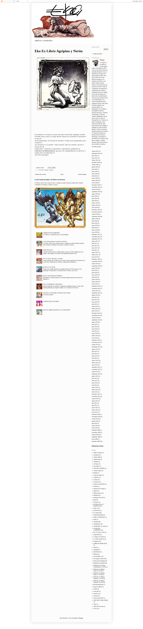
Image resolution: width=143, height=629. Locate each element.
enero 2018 (95, 232)
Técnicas (95, 595)
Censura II (96, 482)
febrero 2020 (95, 180)
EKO (103, 60)
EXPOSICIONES (98, 515)
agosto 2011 (95, 401)
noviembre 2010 (96, 416)
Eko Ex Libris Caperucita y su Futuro (53, 258)
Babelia (95, 473)
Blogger (81, 618)
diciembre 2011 (96, 394)
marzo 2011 (95, 407)
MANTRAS (96, 552)
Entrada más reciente (40, 174)
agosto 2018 (95, 218)
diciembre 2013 (96, 340)
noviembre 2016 (96, 261)
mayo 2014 (95, 329)
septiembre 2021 (96, 153)
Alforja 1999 (96, 457)
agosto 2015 (95, 295)
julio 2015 (94, 297)
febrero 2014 (95, 335)
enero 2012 (95, 392)
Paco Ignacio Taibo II (99, 558)
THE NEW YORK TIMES (100, 600)
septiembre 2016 (96, 266)
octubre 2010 (95, 419)
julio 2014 (94, 324)
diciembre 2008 (96, 441)
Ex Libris (41, 170)
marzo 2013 (95, 360)
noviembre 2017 (96, 236)
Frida (94, 519)
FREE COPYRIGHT (99, 517)
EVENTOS (96, 510)
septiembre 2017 (96, 239)
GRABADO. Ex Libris (99, 526)
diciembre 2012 (96, 367)
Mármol (95, 554)
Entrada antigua (82, 174)
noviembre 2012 (96, 369)
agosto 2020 (95, 167)
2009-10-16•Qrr (97, 452)
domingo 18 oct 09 (98, 497)
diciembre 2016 (96, 259)
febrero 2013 (95, 362)
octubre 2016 (95, 263)
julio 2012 (94, 378)
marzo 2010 (95, 425)
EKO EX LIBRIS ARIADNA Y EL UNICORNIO (56, 310)
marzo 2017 (95, 252)
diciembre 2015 (96, 286)
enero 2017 (95, 257)
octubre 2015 (95, 290)
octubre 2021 (95, 151)
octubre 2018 (95, 214)
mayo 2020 (95, 173)
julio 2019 (94, 196)
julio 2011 (94, 403)
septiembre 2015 (96, 293)
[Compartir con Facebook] (53, 167)
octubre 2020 (95, 164)
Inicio (62, 174)
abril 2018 (94, 227)
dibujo (95, 491)
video (94, 604)
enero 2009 (95, 439)
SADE (95, 589)
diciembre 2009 (96, 430)
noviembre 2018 (96, 212)
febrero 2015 (95, 308)
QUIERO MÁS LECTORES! (51, 301)
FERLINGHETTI (48, 250)
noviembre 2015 (96, 288)
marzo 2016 (95, 279)
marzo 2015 (95, 306)
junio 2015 (94, 299)
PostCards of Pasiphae (99, 561)
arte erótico (96, 466)
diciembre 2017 (96, 234)
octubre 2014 (95, 317)
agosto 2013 (95, 349)
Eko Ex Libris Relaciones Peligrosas (52, 275)
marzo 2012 (95, 387)
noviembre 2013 (96, 342)
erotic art (95, 508)
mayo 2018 (95, 225)
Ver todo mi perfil (96, 146)
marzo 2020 (95, 178)
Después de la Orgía (98, 488)
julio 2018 (94, 221)
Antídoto (95, 461)
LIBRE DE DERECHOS (100, 543)
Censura (95, 479)
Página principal (97, 53)
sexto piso (96, 591)
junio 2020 (94, 171)
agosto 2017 (95, 241)
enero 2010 (95, 428)
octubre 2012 (95, 371)
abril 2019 (94, 200)
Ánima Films (96, 459)
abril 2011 (94, 405)
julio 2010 (94, 423)
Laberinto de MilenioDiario (45, 151)
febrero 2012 (95, 389)
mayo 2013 (95, 356)
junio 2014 (94, 326)
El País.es (95, 502)
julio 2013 (94, 351)
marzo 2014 (95, 333)
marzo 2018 (95, 230)
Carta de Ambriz (97, 475)
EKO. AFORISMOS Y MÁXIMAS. (53, 284)
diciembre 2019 (96, 185)
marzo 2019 (95, 203)
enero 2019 (95, 207)
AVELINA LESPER (98, 468)
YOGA (95, 608)
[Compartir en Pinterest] (55, 167)
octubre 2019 (95, 189)
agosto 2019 (95, 194)
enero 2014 (95, 338)
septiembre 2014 (96, 320)
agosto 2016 (95, 268)
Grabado (46, 170)
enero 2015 (95, 311)
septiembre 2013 (96, 347)
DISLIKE (96, 495)
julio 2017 (94, 243)
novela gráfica (97, 556)
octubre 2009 (95, 434)
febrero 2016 (95, 281)
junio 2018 (94, 223)
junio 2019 (94, 198)
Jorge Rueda (96, 534)
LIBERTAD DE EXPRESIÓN (51, 233)
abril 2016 (94, 277)
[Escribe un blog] (50, 167)
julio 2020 (94, 169)
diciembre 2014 (96, 313)
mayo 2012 (95, 383)
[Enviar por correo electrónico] (48, 167)
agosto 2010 (95, 421)
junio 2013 (94, 353)
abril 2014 (94, 331)
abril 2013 (94, 358)
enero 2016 (95, 284)
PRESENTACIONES (99, 563)
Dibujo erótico (97, 493)
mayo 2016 (95, 275)
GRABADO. (97, 524)
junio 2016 (94, 272)
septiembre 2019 (96, 191)
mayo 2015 (95, 302)
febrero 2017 (95, 254)
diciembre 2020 (96, 162)
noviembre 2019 (96, 187)
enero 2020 (95, 182)
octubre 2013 (95, 344)
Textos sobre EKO (98, 598)
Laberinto (51, 170)
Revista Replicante (98, 584)
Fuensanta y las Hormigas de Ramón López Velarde (56, 293)
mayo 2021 (95, 158)
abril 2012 (94, 385)
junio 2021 (94, 155)
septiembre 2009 (96, 437)
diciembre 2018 (96, 209)
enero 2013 (95, 365)
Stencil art (96, 593)
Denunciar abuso (97, 446)
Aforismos (96, 455)
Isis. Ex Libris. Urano (99, 532)
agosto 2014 (95, 322)
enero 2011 (95, 412)
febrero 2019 (95, 205)
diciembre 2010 (96, 414)
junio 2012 (94, 380)
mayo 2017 (95, 248)
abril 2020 (94, 176)
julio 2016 (94, 270)
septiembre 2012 (96, 374)
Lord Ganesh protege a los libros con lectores (50, 179)
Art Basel (95, 464)
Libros (95, 547)
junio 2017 (94, 245)
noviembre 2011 (96, 396)
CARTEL (96, 477)
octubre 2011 (95, 398)
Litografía (96, 549)
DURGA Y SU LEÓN (49, 267)
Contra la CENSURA (99, 484)
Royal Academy (97, 586)
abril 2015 (94, 304)
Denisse (95, 486)
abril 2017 (94, 250)
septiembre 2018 (96, 216)
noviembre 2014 (96, 315)
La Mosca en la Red (98, 537)
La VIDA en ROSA (98, 539)
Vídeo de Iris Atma (98, 606)
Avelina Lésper (97, 470)
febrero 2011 (95, 410)
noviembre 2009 (96, 432)
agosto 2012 (95, 376)
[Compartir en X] (51, 167)
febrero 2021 (95, 160)
